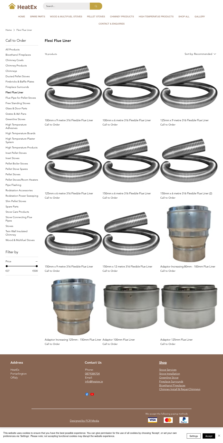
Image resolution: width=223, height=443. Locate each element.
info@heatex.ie (94, 381)
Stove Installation (169, 373)
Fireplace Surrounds (171, 381)
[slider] (7, 266)
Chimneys (194, 389)
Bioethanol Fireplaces (172, 385)
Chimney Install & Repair (174, 389)
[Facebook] (87, 394)
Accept (208, 436)
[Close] (219, 435)
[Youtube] (92, 394)
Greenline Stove (168, 377)
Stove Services (167, 369)
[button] (37, 16)
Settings (194, 436)
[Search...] (96, 6)
